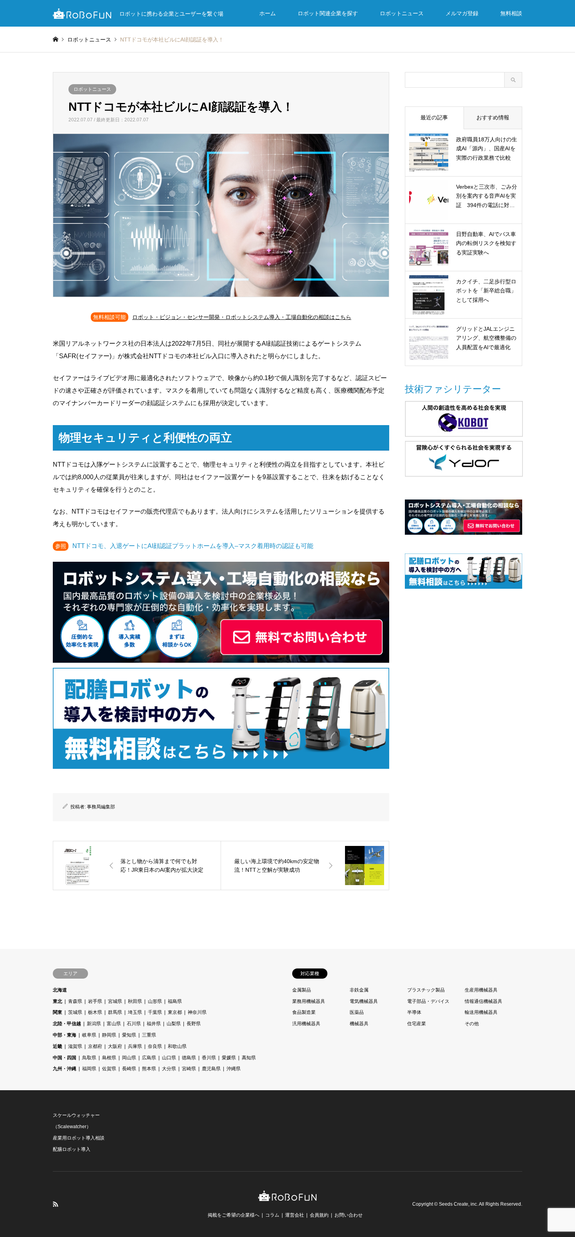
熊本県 (149, 1068)
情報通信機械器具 (483, 1001)
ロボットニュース (402, 13)
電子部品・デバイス (428, 1001)
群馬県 (115, 1012)
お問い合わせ (348, 1215)
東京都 (175, 1012)
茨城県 (75, 1012)
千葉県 (155, 1012)
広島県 (149, 1057)
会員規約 (319, 1215)
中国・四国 (64, 1057)
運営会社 (294, 1215)
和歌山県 (177, 1046)
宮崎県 (189, 1068)
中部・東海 (64, 1035)
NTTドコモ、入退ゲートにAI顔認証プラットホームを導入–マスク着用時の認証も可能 (192, 546)
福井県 (154, 1023)
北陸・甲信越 (67, 1023)
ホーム (267, 13)
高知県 (249, 1057)
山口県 (169, 1057)
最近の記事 (434, 117)
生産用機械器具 (481, 990)
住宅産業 (416, 1023)
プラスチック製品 (426, 990)
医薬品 (357, 1012)
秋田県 (135, 1001)
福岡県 (89, 1068)
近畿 (57, 1046)
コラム (272, 1215)
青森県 (75, 1001)
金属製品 (301, 990)
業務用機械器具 (308, 1001)
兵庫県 (135, 1046)
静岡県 (109, 1035)
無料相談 (511, 13)
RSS (55, 1204)
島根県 (109, 1057)
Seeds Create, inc (458, 1204)
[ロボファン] (287, 1197)
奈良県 (155, 1046)
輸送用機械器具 (481, 1012)
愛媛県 (229, 1057)
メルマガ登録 (462, 13)
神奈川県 (197, 1012)
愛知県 (129, 1035)
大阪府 (115, 1046)
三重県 (149, 1035)
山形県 (155, 1001)
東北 (57, 1001)
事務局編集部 (101, 807)
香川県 (209, 1057)
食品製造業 (304, 1012)
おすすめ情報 (492, 117)
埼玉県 (135, 1012)
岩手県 (95, 1001)
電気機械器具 (364, 1001)
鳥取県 (89, 1057)
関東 (57, 1012)
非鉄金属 (359, 990)
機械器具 (359, 1023)
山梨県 (174, 1023)
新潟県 (94, 1023)
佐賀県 (109, 1068)
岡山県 (129, 1057)
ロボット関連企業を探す (328, 13)
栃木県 (95, 1012)
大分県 (169, 1068)
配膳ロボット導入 (71, 1149)
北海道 (60, 990)
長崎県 (129, 1068)
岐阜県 (89, 1035)
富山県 (114, 1023)
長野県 (194, 1023)
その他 (472, 1023)
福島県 (175, 1001)
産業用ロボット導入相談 (78, 1138)
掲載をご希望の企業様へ (233, 1215)
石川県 (134, 1023)
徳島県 (189, 1057)
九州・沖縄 (64, 1068)
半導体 (414, 1012)
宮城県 (115, 1001)
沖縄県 (233, 1068)
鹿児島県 (211, 1068)
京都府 (95, 1046)
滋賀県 (75, 1046)
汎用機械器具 (306, 1023)
